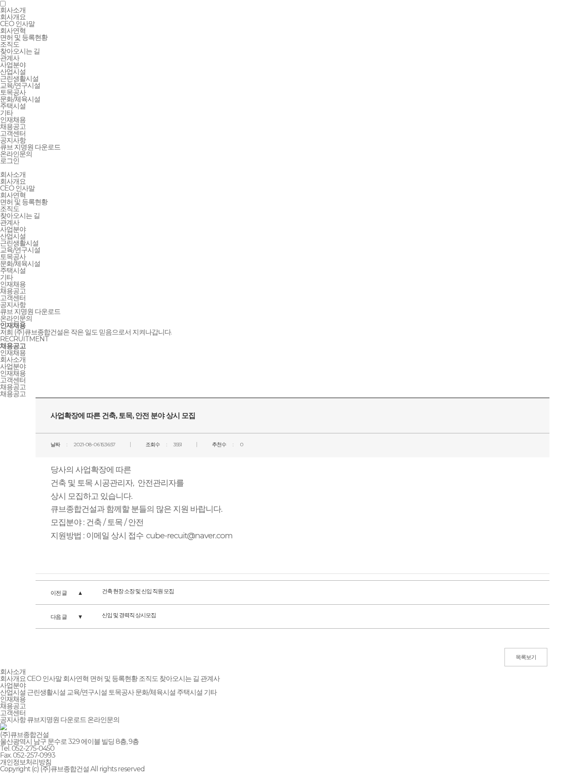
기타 (6, 113)
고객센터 (13, 298)
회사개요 (13, 17)
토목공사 (13, 92)
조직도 (9, 44)
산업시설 (13, 72)
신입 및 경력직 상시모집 (129, 615)
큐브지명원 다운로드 (56, 720)
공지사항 (13, 140)
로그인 (9, 161)
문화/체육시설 (20, 99)
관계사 (9, 58)
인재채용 (13, 284)
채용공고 (13, 126)
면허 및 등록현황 (24, 37)
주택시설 (13, 106)
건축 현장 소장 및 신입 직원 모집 (138, 591)
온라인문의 (16, 154)
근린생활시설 (19, 79)
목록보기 (526, 657)
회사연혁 (13, 31)
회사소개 (13, 174)
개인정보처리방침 (25, 762)
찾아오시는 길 (20, 51)
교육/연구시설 (20, 85)
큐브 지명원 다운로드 (30, 147)
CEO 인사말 (17, 24)
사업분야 (13, 229)
